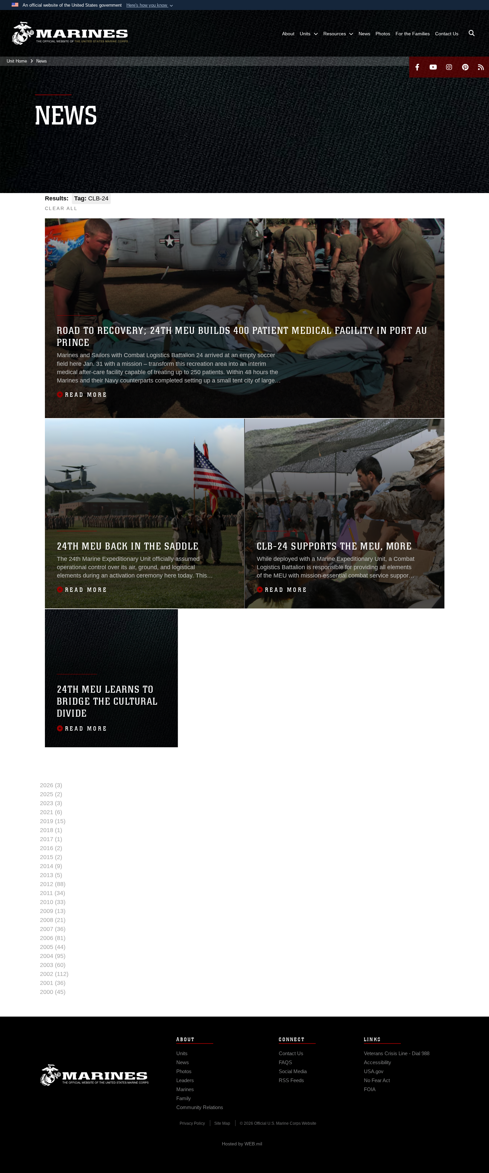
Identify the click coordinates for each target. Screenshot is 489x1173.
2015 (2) (51, 857)
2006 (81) (53, 938)
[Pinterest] (465, 67)
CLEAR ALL (61, 208)
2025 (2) (51, 794)
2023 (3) (51, 803)
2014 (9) (51, 866)
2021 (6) (51, 812)
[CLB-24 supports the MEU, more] (344, 513)
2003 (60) (53, 965)
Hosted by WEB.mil (242, 1143)
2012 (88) (53, 884)
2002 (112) (54, 974)
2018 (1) (51, 830)
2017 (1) (51, 839)
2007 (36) (53, 929)
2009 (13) (53, 911)
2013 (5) (51, 875)
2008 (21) (53, 920)
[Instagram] (449, 67)
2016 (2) (51, 848)
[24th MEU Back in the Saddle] (144, 513)
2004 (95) (53, 956)
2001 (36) (53, 983)
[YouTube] (433, 67)
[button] (150, 5)
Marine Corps (94, 1075)
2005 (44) (53, 947)
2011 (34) (52, 893)
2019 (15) (53, 821)
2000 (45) (53, 992)
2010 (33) (53, 902)
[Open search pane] (471, 33)
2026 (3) (51, 785)
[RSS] (481, 67)
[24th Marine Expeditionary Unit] (70, 33)
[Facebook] (417, 67)
